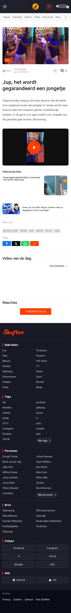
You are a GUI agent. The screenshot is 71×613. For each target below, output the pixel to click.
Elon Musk (41, 467)
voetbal (40, 428)
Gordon (40, 482)
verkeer (6, 412)
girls (38, 433)
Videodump (8, 510)
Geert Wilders (43, 461)
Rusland (6, 433)
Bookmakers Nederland (48, 521)
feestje (23, 230)
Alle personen (45, 494)
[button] (66, 17)
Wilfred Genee (10, 472)
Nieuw (6, 17)
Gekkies (6, 381)
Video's (28, 17)
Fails (4, 355)
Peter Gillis (42, 477)
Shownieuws (9, 376)
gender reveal (10, 230)
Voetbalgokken (10, 526)
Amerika (6, 407)
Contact (29, 599)
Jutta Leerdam (10, 477)
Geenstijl (40, 515)
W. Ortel (22, 69)
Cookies (17, 599)
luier (31, 230)
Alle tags (42, 440)
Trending (17, 17)
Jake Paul (7, 467)
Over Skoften (43, 599)
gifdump (40, 407)
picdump (40, 402)
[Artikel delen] (55, 70)
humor (48, 230)
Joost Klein (8, 482)
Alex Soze (41, 472)
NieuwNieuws (9, 515)
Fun (4, 350)
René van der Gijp (11, 461)
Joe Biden (7, 493)
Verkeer (6, 366)
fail (4, 402)
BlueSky (19, 564)
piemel (39, 230)
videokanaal (57, 266)
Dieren (39, 371)
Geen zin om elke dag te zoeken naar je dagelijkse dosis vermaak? (42, 209)
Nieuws (59, 17)
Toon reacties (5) (35, 311)
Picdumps (41, 350)
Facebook (18, 548)
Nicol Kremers (44, 488)
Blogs (39, 387)
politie (5, 418)
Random (40, 355)
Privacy (6, 599)
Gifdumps (7, 371)
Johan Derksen (44, 456)
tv (37, 418)
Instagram (8, 428)
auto (38, 423)
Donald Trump (10, 456)
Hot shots (47, 17)
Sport (39, 376)
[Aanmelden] (62, 6)
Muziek (40, 381)
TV (37, 366)
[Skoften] (13, 332)
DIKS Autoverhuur (45, 510)
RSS (52, 564)
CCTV (5, 423)
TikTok (6, 439)
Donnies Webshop (12, 521)
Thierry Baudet (10, 488)
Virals (37, 17)
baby (57, 230)
